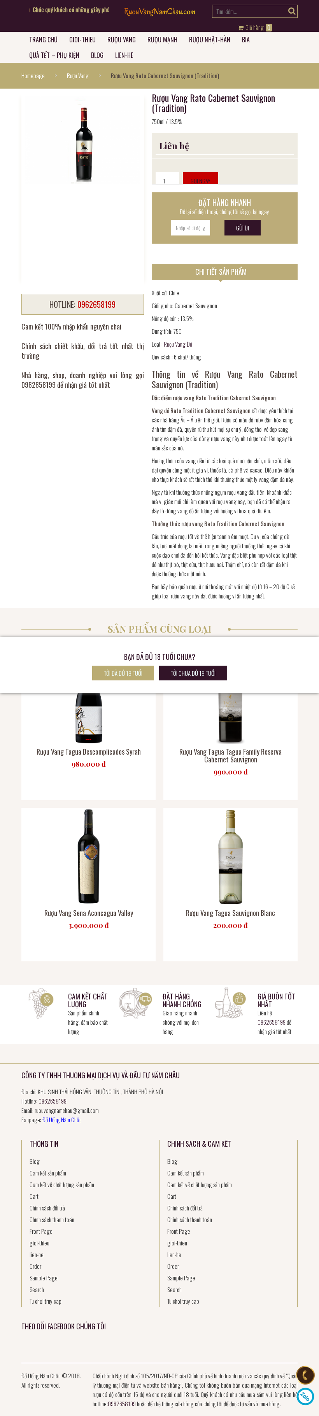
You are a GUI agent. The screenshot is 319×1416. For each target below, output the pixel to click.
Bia (246, 39)
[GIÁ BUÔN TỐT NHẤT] (230, 1002)
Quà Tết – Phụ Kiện (54, 55)
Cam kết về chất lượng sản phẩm (62, 1184)
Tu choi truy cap (45, 1301)
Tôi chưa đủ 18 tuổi (193, 673)
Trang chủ (43, 39)
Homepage (33, 75)
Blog (97, 55)
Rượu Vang (121, 39)
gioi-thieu (82, 39)
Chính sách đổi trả (47, 1207)
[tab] (225, 272)
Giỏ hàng (257, 27)
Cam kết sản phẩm (48, 1172)
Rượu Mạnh (162, 39)
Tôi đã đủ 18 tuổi (123, 673)
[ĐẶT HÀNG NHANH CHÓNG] (135, 1002)
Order (35, 1266)
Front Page (41, 1231)
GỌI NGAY (200, 180)
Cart (34, 1196)
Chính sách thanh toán (52, 1219)
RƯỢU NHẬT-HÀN (209, 39)
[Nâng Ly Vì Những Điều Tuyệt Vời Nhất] (159, 13)
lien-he (124, 55)
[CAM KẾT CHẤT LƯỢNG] (40, 1002)
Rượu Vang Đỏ (178, 344)
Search (37, 1289)
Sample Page (44, 1277)
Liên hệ (174, 146)
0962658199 (272, 1022)
